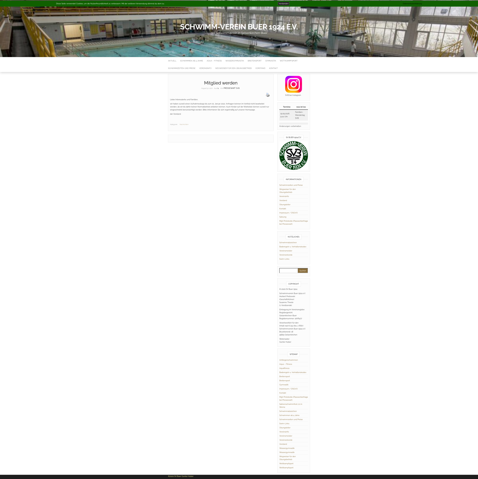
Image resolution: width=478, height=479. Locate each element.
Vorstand (260, 68)
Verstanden (284, 3)
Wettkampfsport (289, 61)
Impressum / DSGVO (288, 213)
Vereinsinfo (205, 68)
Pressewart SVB (231, 88)
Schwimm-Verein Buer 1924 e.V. (239, 26)
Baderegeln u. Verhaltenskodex (292, 247)
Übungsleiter (284, 204)
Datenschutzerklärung (412, 3)
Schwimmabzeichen (288, 242)
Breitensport (255, 61)
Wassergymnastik (234, 61)
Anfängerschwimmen (288, 360)
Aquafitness (284, 368)
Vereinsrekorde (285, 255)
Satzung (282, 217)
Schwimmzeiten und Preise (181, 68)
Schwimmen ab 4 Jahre (191, 61)
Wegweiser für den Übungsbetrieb (233, 68)
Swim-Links (284, 259)
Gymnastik (270, 61)
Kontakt (273, 68)
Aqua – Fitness (214, 61)
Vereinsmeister (285, 251)
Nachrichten (183, 124)
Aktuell (172, 61)
